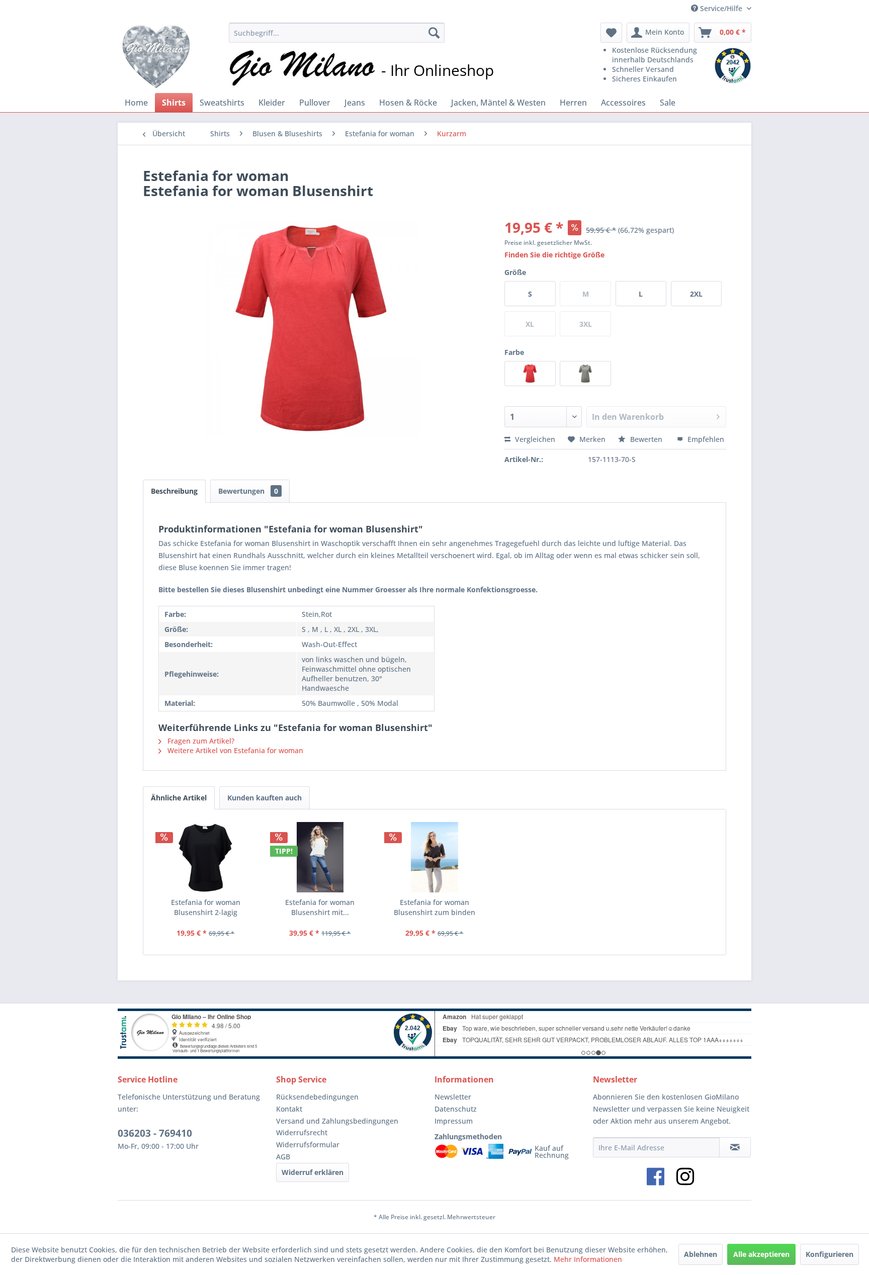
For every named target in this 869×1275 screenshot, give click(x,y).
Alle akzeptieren (761, 1254)
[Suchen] (434, 33)
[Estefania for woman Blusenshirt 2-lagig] (205, 857)
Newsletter (452, 1097)
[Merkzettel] (611, 33)
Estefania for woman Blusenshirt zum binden (434, 907)
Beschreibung (174, 491)
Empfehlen (704, 439)
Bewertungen (248, 491)
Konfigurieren (829, 1254)
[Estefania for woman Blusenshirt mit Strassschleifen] (320, 857)
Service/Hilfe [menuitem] (721, 8)
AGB (283, 1156)
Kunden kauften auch (264, 797)
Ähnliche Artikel (179, 797)
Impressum (453, 1121)
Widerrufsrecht (301, 1132)
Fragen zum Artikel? (199, 741)
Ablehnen (700, 1254)
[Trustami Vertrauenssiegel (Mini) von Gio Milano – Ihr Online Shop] (733, 66)
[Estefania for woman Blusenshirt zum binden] (434, 857)
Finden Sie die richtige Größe (554, 254)
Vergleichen (534, 439)
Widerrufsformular (307, 1144)
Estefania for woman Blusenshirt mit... (320, 907)
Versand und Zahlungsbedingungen (337, 1121)
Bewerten (646, 439)
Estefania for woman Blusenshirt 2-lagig (205, 907)
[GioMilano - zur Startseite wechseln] (156, 55)
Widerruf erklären (312, 1172)
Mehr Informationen (588, 1259)
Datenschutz (455, 1109)
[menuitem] (336, 33)
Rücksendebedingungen (317, 1097)
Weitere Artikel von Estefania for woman (234, 750)
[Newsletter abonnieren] (735, 1147)
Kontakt (289, 1109)
